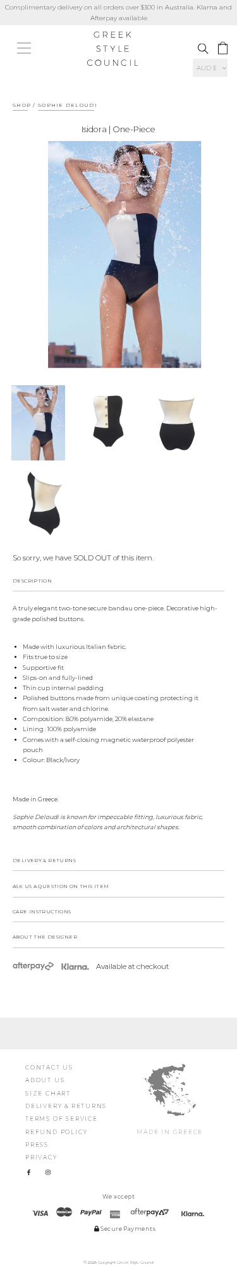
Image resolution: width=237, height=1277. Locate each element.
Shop (22, 105)
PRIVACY (41, 1157)
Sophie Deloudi (67, 105)
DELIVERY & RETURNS (66, 1105)
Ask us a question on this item (61, 886)
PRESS (37, 1144)
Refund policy (56, 1131)
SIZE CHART (48, 1093)
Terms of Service (61, 1118)
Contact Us (49, 1067)
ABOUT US (44, 1080)
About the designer (45, 937)
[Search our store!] (203, 48)
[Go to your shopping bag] (223, 48)
